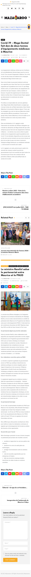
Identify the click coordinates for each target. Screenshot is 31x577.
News (7, 27)
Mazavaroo (27, 573)
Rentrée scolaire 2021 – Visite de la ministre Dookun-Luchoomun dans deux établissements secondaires (15, 192)
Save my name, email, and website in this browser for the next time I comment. (16, 554)
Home (2, 27)
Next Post (24, 205)
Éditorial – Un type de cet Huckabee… (14, 487)
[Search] (29, 17)
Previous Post (8, 188)
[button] (26, 217)
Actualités (4, 248)
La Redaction (5, 55)
